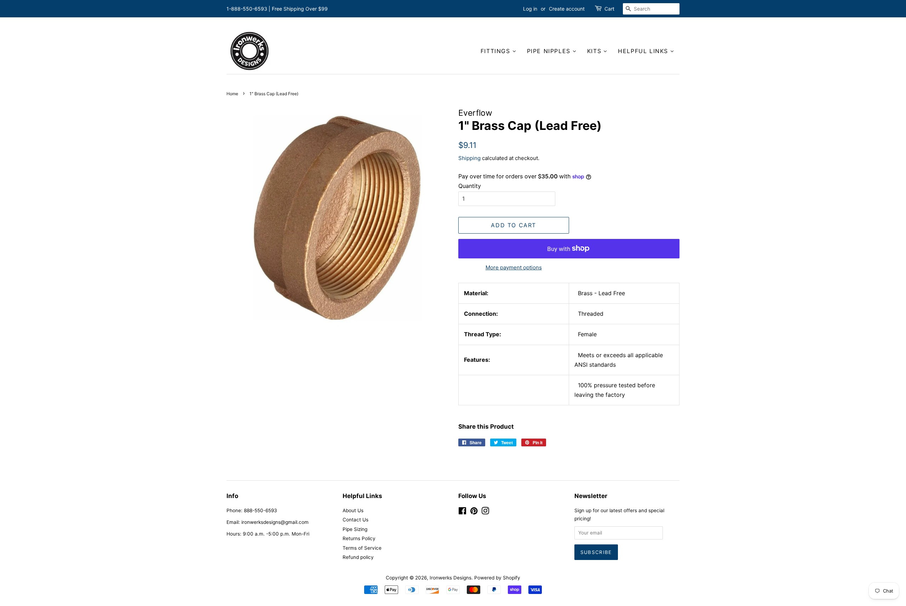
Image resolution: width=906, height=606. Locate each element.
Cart (609, 9)
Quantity (469, 185)
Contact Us (355, 519)
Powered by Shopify (497, 578)
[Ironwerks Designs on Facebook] (462, 512)
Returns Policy (359, 538)
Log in (530, 9)
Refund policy (358, 557)
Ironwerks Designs (450, 578)
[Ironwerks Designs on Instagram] (485, 512)
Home (232, 93)
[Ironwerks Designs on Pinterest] (474, 512)
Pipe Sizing (355, 529)
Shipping (469, 158)
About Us (353, 510)
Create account (567, 9)
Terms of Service (362, 548)
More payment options (514, 267)
